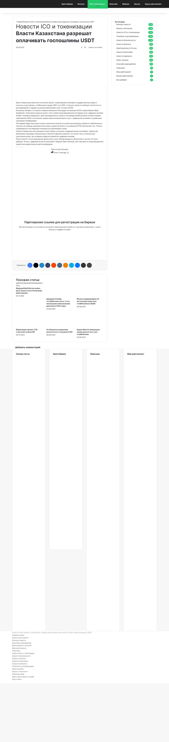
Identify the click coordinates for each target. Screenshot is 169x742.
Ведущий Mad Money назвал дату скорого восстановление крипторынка (29, 290)
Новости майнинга (124, 56)
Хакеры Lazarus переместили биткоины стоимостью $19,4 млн (26, 398)
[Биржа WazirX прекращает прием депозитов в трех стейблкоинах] (90, 327)
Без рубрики (121, 80)
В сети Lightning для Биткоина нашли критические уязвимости (25, 479)
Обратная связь (18, 674)
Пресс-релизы (122, 60)
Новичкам (120, 68)
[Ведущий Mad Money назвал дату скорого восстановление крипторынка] (29, 286)
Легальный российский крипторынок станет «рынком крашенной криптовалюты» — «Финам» (27, 537)
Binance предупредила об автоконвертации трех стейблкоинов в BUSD (88, 301)
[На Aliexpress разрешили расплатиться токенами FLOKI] (59, 327)
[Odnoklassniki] (65, 265)
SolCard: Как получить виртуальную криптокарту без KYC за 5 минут (137, 374)
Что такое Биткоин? (98, 609)
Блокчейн (114, 4)
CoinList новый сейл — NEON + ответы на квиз (134, 537)
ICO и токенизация (97, 4)
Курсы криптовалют (153, 4)
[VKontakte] (59, 265)
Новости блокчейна (124, 52)
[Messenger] (77, 265)
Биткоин (81, 4)
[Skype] (71, 265)
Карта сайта (16, 679)
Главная (19, 22)
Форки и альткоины (124, 28)
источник (19, 147)
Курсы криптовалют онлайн (23, 677)
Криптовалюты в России (126, 48)
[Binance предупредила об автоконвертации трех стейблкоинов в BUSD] (90, 296)
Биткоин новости (123, 24)
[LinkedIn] (41, 265)
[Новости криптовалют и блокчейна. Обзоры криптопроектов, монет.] (17, 3)
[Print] (89, 265)
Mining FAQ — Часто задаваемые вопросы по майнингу (99, 561)
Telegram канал (18, 635)
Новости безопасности (126, 40)
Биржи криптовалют (124, 76)
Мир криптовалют (123, 72)
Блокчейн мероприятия (126, 64)
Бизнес (137, 4)
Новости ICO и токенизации (34, 22)
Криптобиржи (67, 4)
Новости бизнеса (123, 44)
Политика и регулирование (127, 36)
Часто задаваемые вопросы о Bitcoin (99, 585)
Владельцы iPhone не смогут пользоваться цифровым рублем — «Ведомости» (26, 428)
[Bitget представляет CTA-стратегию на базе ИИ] (29, 327)
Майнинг (126, 4)
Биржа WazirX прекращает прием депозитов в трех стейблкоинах (88, 331)
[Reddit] (53, 265)
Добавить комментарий (27, 347)
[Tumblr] (47, 265)
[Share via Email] (83, 265)
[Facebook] (29, 265)
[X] (35, 265)
